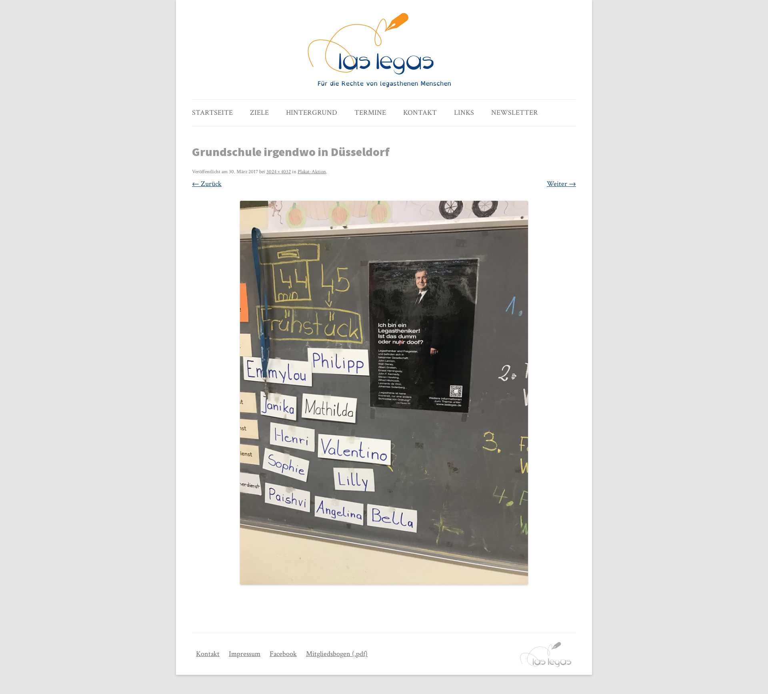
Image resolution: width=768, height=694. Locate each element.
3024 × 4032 (278, 171)
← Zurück (207, 183)
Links (464, 112)
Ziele (259, 112)
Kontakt (420, 112)
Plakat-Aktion (312, 171)
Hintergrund (311, 112)
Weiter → (561, 183)
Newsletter (514, 112)
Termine (370, 112)
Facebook (283, 653)
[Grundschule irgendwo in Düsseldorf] (384, 393)
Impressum (244, 653)
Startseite (212, 112)
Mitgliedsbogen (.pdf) (337, 653)
